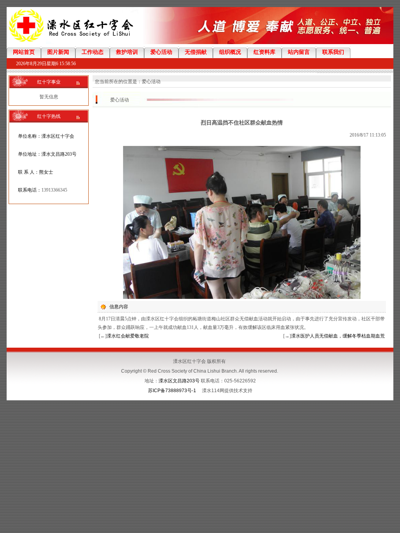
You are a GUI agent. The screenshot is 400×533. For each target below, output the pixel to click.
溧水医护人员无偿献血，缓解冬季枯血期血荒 (338, 336)
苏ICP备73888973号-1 (172, 390)
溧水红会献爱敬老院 (128, 336)
